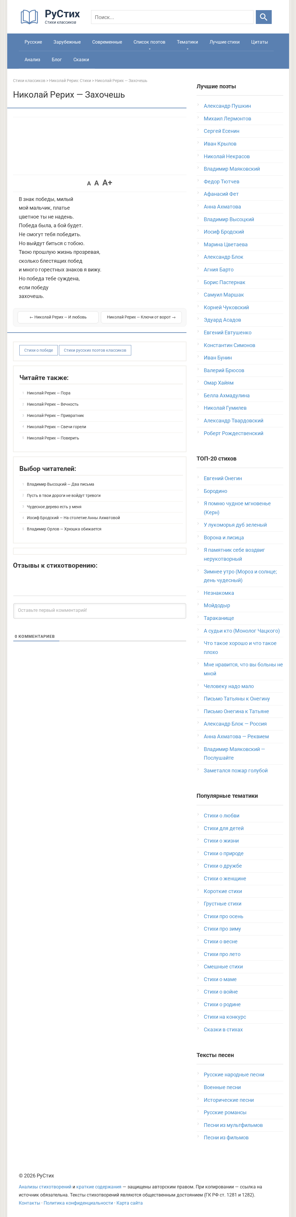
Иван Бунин (218, 358)
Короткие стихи (223, 891)
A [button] (89, 183)
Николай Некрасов (227, 156)
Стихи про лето (222, 954)
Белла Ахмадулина (227, 395)
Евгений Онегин (223, 478)
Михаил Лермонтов (227, 118)
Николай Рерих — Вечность (53, 404)
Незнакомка (219, 593)
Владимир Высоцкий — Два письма (60, 484)
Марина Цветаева (226, 244)
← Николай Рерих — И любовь (58, 317)
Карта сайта (129, 1203)
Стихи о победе (38, 350)
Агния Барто (219, 269)
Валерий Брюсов (224, 370)
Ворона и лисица (224, 537)
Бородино (215, 491)
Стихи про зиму (222, 929)
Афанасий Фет (221, 194)
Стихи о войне (221, 992)
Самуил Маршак (224, 295)
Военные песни (222, 1087)
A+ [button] (107, 182)
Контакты (29, 1203)
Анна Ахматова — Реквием (236, 736)
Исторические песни (229, 1100)
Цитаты (259, 42)
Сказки (81, 59)
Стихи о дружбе (223, 866)
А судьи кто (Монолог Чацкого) (242, 631)
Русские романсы (225, 1112)
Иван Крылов (220, 144)
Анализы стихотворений (45, 1187)
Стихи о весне (221, 941)
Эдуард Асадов (222, 320)
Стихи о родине (222, 1004)
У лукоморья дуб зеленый (235, 525)
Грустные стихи (222, 904)
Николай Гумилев (225, 408)
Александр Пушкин (227, 106)
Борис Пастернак (224, 282)
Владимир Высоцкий (229, 219)
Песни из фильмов (226, 1137)
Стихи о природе (224, 853)
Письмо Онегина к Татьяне (236, 711)
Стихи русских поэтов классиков (95, 350)
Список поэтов (149, 42)
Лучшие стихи (225, 42)
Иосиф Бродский (224, 232)
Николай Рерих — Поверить (53, 438)
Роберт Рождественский (233, 433)
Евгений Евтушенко (227, 332)
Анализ (32, 59)
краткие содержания (98, 1187)
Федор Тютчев (221, 181)
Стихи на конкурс (225, 1017)
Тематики (187, 42)
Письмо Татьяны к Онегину (237, 699)
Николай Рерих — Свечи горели (56, 426)
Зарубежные (67, 42)
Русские (33, 42)
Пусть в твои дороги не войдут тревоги (64, 495)
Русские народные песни (234, 1074)
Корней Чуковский (226, 307)
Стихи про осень (223, 916)
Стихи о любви (221, 815)
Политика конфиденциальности (78, 1203)
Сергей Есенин (221, 131)
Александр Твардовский (233, 421)
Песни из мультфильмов (233, 1125)
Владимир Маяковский (232, 169)
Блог (57, 59)
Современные (107, 42)
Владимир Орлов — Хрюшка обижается (64, 529)
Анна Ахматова (222, 207)
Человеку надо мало (229, 686)
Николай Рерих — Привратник (55, 415)
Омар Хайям (219, 383)
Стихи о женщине (225, 878)
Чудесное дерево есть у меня (54, 506)
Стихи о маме (220, 979)
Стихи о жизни (221, 841)
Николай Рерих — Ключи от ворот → (141, 317)
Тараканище (219, 618)
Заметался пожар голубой (236, 770)
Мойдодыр (217, 605)
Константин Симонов (229, 345)
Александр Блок (223, 257)
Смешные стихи (223, 966)
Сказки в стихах (223, 1029)
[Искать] (264, 17)
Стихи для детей (224, 828)
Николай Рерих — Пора (49, 393)
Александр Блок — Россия (235, 724)
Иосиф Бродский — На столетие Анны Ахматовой (73, 517)
